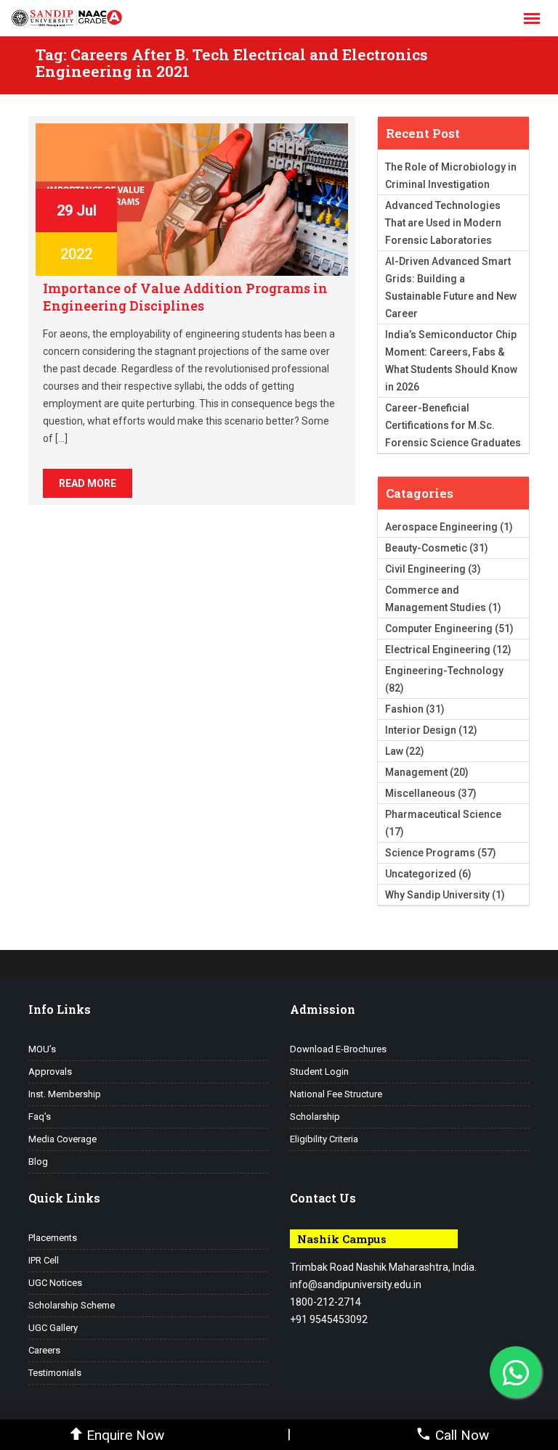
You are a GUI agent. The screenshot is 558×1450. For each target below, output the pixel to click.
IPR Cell (43, 1260)
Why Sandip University (437, 895)
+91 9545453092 (329, 1319)
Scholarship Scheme (71, 1305)
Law (394, 751)
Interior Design (420, 730)
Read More (87, 483)
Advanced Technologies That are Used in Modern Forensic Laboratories (443, 223)
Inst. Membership (64, 1094)
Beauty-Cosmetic (426, 548)
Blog (38, 1161)
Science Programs (430, 853)
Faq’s (39, 1116)
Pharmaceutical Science (443, 814)
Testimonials (54, 1372)
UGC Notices (55, 1282)
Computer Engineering (439, 628)
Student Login (319, 1071)
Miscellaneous (420, 793)
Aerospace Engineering (441, 527)
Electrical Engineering (437, 649)
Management (416, 772)
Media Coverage (62, 1139)
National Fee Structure (336, 1094)
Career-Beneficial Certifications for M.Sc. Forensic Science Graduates (453, 425)
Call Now (462, 1435)
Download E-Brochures (338, 1049)
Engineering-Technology (444, 670)
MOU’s (42, 1049)
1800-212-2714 (325, 1302)
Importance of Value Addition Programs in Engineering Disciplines (185, 296)
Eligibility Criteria (324, 1139)
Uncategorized (420, 874)
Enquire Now (125, 1435)
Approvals (50, 1071)
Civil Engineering (425, 569)
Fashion (404, 709)
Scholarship (315, 1116)
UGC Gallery (53, 1327)
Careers (44, 1350)
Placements (52, 1237)
